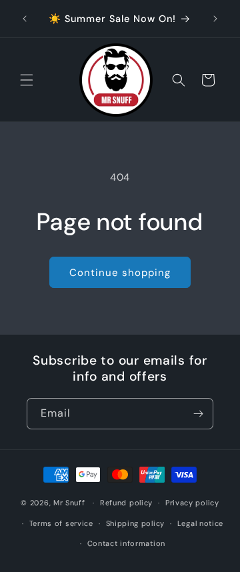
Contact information (126, 543)
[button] (26, 80)
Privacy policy (192, 502)
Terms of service (61, 523)
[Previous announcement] (24, 18)
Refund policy (126, 502)
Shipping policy (135, 523)
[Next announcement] (215, 18)
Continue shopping (120, 272)
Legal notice (200, 523)
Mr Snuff (69, 502)
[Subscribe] (198, 413)
